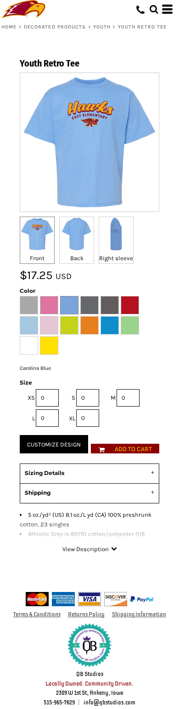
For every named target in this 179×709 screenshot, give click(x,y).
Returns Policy (86, 614)
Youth (102, 27)
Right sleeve (116, 258)
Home (9, 27)
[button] (153, 9)
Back (77, 258)
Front (37, 258)
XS (31, 397)
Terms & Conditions (37, 614)
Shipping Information (139, 614)
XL (72, 418)
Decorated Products (55, 27)
